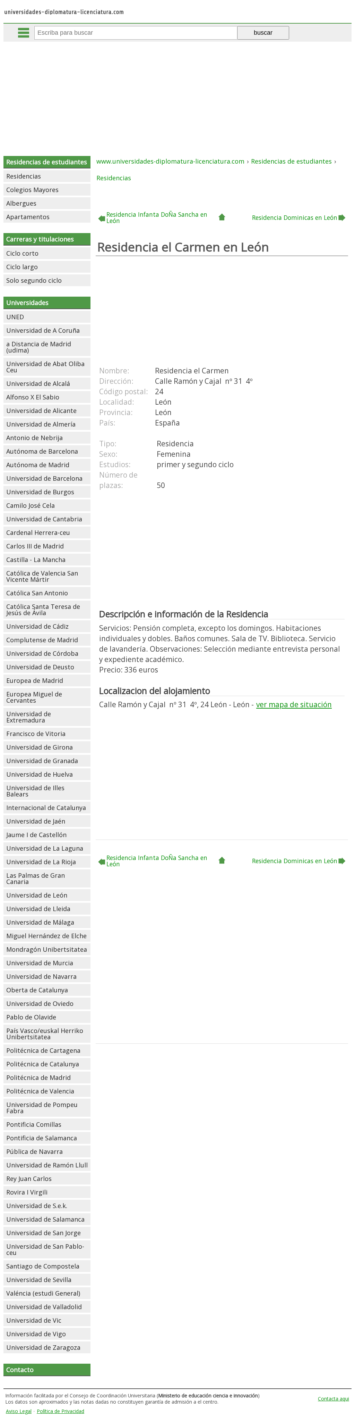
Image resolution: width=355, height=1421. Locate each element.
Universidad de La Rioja (41, 862)
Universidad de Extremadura (28, 717)
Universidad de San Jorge (43, 1233)
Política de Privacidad (60, 1411)
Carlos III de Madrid (35, 546)
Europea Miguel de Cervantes (34, 697)
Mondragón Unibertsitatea (46, 949)
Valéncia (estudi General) (43, 1293)
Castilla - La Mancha (36, 559)
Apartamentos (28, 217)
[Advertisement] (178, 93)
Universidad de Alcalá (38, 383)
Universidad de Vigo (36, 1334)
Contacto (20, 1369)
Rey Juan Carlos (29, 1178)
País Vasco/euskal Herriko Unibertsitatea (44, 1033)
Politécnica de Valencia (40, 1091)
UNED (15, 317)
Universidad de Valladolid (44, 1307)
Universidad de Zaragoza (43, 1347)
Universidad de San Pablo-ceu (45, 1249)
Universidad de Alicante (41, 410)
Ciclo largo (22, 267)
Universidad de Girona (39, 747)
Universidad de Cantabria (44, 519)
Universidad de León (36, 895)
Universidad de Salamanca (45, 1219)
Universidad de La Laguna (44, 848)
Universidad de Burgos (40, 492)
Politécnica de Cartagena (43, 1050)
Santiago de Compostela (42, 1266)
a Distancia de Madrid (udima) (38, 347)
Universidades (27, 302)
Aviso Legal (19, 1411)
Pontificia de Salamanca (41, 1138)
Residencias (23, 176)
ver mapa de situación (294, 704)
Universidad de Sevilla (38, 1279)
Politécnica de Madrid (38, 1077)
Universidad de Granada (42, 761)
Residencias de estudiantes (46, 162)
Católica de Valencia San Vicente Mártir (42, 576)
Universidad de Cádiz (37, 626)
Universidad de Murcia (39, 963)
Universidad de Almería (41, 424)
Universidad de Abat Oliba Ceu (45, 367)
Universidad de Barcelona (44, 478)
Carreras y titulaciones (40, 239)
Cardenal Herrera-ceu (38, 532)
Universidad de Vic (33, 1320)
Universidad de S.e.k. (36, 1205)
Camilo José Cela (30, 505)
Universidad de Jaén (35, 821)
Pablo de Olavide (31, 1017)
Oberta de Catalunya (37, 990)
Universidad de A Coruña (43, 330)
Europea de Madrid (34, 680)
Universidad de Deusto (40, 667)
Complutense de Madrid (42, 640)
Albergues (21, 203)
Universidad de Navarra (41, 976)
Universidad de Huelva (39, 774)
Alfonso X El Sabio (32, 397)
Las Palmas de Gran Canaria (35, 878)
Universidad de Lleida (38, 908)
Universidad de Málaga (40, 922)
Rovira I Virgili (26, 1192)
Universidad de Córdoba (42, 653)
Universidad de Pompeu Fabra (42, 1107)
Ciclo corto (22, 253)
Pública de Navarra (34, 1151)
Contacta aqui (333, 1398)
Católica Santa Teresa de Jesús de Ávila (43, 609)
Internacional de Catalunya (46, 807)
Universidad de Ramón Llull (47, 1165)
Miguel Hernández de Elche (46, 936)
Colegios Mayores (32, 189)
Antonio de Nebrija (34, 437)
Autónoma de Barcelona (42, 451)
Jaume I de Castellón (36, 835)
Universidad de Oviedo (39, 1003)
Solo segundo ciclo (34, 280)
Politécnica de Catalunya (42, 1064)
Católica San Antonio (37, 593)
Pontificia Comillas (33, 1124)
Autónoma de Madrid (37, 465)
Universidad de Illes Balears (35, 791)
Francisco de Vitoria (36, 733)
